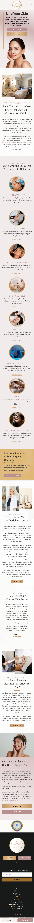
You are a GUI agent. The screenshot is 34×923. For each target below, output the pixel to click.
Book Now (26, 920)
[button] (31, 5)
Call (10, 920)
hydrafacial (14, 142)
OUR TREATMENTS (17, 29)
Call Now (17, 806)
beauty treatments (24, 142)
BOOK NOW (17, 811)
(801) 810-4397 (17, 894)
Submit (17, 879)
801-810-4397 (17, 34)
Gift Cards (9, 857)
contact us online (13, 800)
